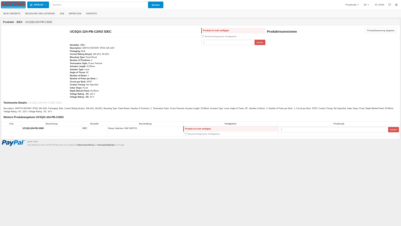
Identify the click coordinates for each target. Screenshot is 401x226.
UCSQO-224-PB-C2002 (33, 128)
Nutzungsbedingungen (106, 145)
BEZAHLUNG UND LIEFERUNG (40, 13)
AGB (62, 13)
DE (365, 5)
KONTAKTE (91, 13)
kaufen (260, 42)
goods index (32, 141)
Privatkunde (351, 5)
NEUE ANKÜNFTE (12, 13)
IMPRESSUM (75, 13)
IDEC (82, 45)
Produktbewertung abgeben (381, 30)
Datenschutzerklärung (85, 145)
